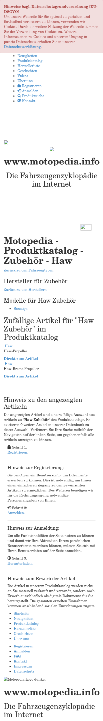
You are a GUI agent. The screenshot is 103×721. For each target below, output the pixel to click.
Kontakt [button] (28, 100)
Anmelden (22, 651)
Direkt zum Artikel (21, 358)
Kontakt (20, 661)
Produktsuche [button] (32, 95)
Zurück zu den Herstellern (25, 289)
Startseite (21, 613)
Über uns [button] (25, 80)
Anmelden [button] (29, 90)
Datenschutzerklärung (22, 46)
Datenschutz (24, 671)
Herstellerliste (25, 628)
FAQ (17, 656)
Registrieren (24, 646)
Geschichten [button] (27, 70)
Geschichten (24, 633)
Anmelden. (16, 512)
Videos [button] (23, 75)
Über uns (21, 638)
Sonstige (21, 308)
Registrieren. (18, 452)
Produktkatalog (26, 623)
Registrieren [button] (31, 85)
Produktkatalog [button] (30, 60)
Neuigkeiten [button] (27, 55)
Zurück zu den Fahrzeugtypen (29, 270)
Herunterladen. (20, 563)
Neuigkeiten (24, 618)
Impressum (23, 666)
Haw (8, 346)
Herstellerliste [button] (29, 65)
